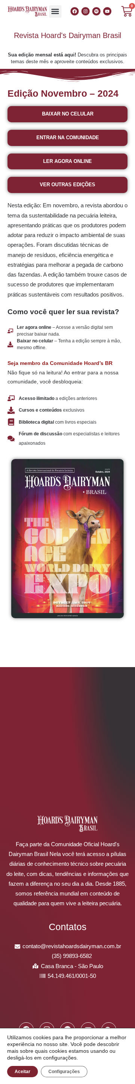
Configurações (64, 1071)
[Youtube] (107, 11)
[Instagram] (85, 11)
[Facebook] (74, 11)
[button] (55, 11)
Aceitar (22, 1071)
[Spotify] (96, 11)
